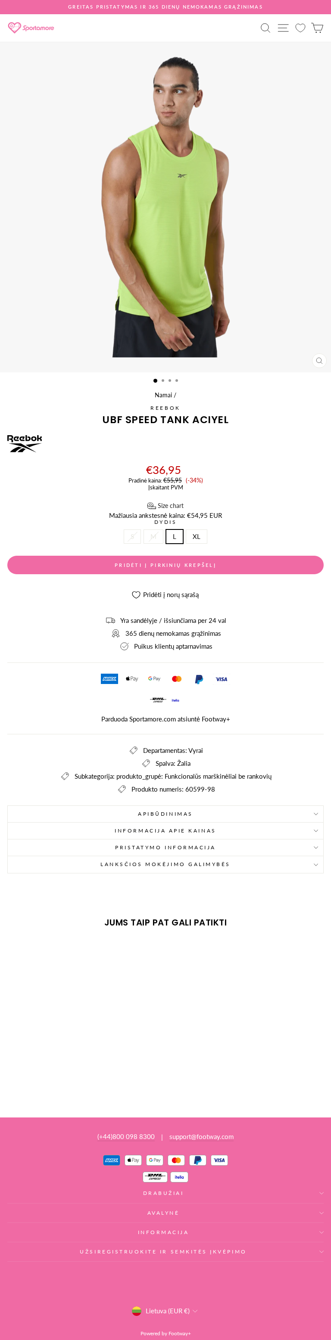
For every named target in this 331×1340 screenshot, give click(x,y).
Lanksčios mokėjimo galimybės (165, 864)
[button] (165, 505)
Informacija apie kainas (165, 830)
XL (196, 536)
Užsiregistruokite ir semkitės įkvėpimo (163, 1251)
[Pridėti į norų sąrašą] (17, 950)
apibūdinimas (165, 814)
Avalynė (163, 1213)
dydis (165, 522)
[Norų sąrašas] (300, 28)
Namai (163, 395)
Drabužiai (163, 1193)
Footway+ (216, 719)
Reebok (165, 408)
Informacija (163, 1232)
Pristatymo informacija (165, 847)
